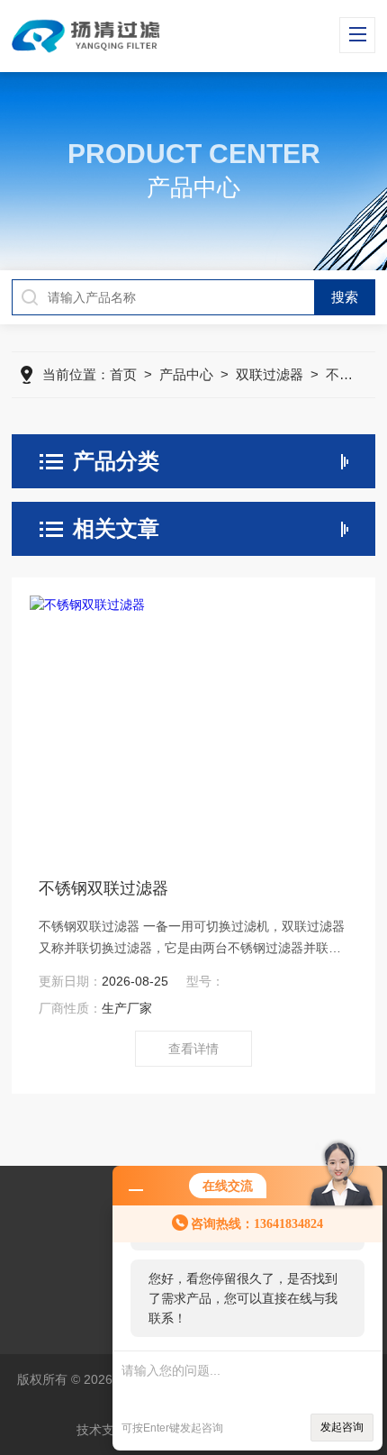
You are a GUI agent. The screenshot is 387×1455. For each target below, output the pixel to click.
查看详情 (193, 1048)
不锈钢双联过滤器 (103, 888)
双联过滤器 (269, 374)
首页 (123, 374)
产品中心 (186, 374)
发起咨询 (342, 1427)
